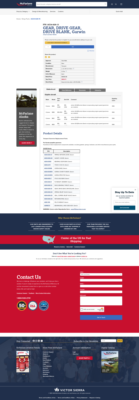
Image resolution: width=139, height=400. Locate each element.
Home (18, 19)
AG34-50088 (48, 168)
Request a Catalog (59, 247)
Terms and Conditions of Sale (66, 398)
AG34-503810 (48, 172)
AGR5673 (47, 205)
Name (82, 278)
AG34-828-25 (48, 195)
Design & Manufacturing (39, 11)
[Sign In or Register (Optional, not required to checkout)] (112, 4)
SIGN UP (120, 340)
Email (82, 284)
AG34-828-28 (48, 158)
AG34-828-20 (48, 192)
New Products (47, 360)
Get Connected (124, 207)
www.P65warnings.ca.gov (78, 209)
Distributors (46, 372)
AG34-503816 (48, 175)
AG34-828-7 (48, 178)
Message (83, 295)
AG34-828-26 (48, 199)
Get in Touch (101, 317)
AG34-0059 (47, 161)
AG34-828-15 (48, 189)
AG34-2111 (47, 165)
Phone (82, 289)
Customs (60, 11)
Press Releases (47, 366)
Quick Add (119, 11)
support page (71, 256)
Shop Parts (26, 19)
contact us (84, 256)
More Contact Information (43, 293)
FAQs (44, 364)
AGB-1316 (47, 202)
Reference (46, 370)
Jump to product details (50, 35)
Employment (46, 356)
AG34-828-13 (48, 155)
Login (74, 352)
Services (52, 11)
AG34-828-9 (48, 182)
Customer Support (79, 247)
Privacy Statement (82, 398)
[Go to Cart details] (116, 4)
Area (82, 272)
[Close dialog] (135, 189)
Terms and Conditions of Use (47, 398)
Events (45, 358)
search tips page (62, 256)
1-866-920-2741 (23, 298)
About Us (45, 354)
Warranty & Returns (48, 376)
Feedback (31, 293)
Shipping (45, 374)
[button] (57, 42)
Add (73, 47)
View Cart (75, 354)
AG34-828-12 (48, 185)
